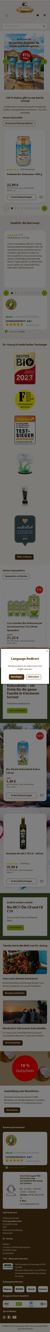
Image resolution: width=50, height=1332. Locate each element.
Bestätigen (16, 677)
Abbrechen (47, 651)
